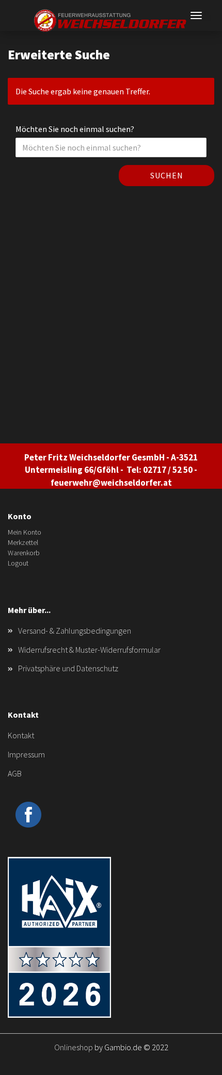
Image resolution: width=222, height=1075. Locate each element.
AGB (15, 773)
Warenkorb (24, 552)
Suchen (166, 175)
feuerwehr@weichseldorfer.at (111, 482)
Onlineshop (73, 1047)
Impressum (26, 754)
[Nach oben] (193, 1059)
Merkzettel (23, 542)
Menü (196, 15)
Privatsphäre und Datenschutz (68, 668)
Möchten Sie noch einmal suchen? (74, 129)
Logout (18, 563)
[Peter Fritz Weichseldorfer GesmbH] (111, 20)
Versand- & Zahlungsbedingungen (74, 630)
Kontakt (21, 735)
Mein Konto (24, 532)
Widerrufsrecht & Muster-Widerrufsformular (89, 649)
